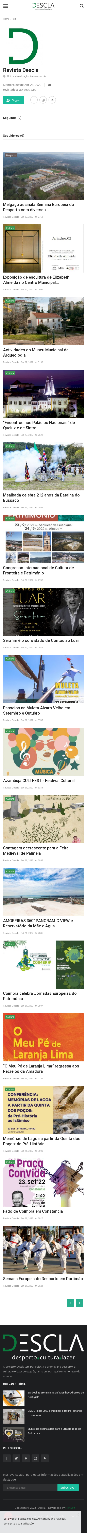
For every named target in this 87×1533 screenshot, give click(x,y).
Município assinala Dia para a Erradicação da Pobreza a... (54, 1431)
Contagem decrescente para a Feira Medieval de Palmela (36, 851)
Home (6, 18)
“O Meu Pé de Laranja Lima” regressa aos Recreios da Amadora (41, 1069)
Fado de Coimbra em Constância (33, 1211)
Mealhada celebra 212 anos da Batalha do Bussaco (41, 498)
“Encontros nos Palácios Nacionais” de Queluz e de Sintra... (39, 425)
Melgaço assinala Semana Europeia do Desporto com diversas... (38, 207)
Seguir (16, 100)
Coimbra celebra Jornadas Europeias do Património (40, 996)
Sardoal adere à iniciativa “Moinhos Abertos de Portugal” (56, 1395)
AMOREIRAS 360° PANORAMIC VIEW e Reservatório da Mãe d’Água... (38, 923)
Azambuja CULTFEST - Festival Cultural (39, 780)
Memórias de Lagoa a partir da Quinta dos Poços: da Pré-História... (41, 1141)
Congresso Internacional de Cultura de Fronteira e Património (38, 570)
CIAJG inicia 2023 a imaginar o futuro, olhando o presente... (55, 1413)
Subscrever (68, 1487)
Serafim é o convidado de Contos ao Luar (41, 640)
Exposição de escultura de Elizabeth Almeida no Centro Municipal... (36, 280)
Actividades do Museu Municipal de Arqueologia (36, 352)
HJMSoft (70, 1508)
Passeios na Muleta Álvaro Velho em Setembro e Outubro (36, 710)
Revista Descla (11, 216)
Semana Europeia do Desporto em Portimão (43, 1278)
